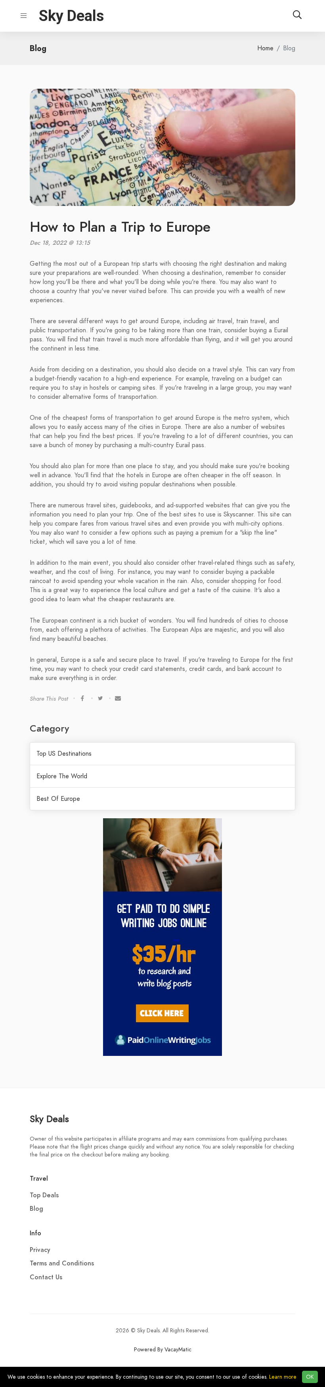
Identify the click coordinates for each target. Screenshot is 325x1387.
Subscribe (162, 84)
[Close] (254, 20)
